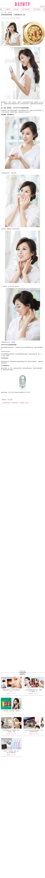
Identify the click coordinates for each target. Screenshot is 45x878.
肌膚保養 (9, 12)
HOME (2, 12)
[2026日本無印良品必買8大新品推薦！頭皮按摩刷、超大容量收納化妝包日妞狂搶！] (33, 723)
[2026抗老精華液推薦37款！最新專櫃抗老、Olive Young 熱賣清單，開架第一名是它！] (33, 682)
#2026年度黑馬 (36, 9)
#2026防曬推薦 (25, 9)
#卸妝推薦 (16, 9)
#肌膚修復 (22, 402)
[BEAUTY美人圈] (22, 4)
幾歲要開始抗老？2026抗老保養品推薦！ (11, 690)
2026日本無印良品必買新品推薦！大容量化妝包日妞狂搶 (34, 731)
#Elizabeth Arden (6, 402)
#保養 (27, 402)
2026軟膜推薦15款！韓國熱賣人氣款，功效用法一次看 (11, 731)
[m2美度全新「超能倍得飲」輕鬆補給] (11, 703)
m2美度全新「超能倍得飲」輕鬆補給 (11, 710)
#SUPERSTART (15, 402)
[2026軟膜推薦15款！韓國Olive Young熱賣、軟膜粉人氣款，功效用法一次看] (11, 723)
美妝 (6, 12)
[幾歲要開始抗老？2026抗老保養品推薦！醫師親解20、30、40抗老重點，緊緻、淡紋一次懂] (11, 682)
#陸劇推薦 (7, 9)
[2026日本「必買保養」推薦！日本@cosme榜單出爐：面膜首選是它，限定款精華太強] (11, 744)
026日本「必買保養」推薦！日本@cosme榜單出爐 (11, 752)
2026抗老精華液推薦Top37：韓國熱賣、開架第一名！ (33, 690)
